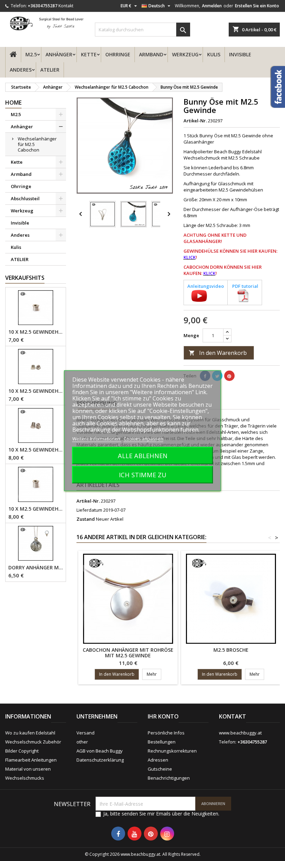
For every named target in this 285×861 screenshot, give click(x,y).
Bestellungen (162, 742)
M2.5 (31, 54)
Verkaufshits (24, 278)
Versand (85, 733)
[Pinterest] (229, 376)
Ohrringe (117, 54)
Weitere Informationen (96, 438)
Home (13, 102)
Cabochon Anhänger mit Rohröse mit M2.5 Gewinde (128, 653)
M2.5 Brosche (231, 650)
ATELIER (49, 69)
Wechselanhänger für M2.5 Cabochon (37, 144)
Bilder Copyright (22, 751)
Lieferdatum (89, 510)
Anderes (21, 69)
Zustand (85, 519)
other (82, 742)
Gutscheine (160, 769)
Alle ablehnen (143, 455)
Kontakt (65, 6)
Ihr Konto (163, 716)
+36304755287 (42, 6)
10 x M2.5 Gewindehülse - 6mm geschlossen (35, 450)
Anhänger (59, 54)
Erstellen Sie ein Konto (257, 6)
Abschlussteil (25, 198)
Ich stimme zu (142, 474)
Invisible (240, 54)
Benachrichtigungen (169, 778)
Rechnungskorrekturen (172, 751)
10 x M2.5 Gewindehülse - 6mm (35, 509)
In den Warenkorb (218, 353)
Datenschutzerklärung (100, 760)
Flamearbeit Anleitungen (31, 760)
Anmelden (212, 6)
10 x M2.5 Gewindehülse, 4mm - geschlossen (35, 391)
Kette (89, 54)
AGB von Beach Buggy (99, 751)
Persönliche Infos (166, 733)
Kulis (213, 54)
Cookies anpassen (143, 438)
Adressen (158, 760)
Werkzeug (185, 54)
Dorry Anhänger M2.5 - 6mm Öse (35, 567)
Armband (151, 54)
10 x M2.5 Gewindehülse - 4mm (35, 332)
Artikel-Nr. (195, 120)
